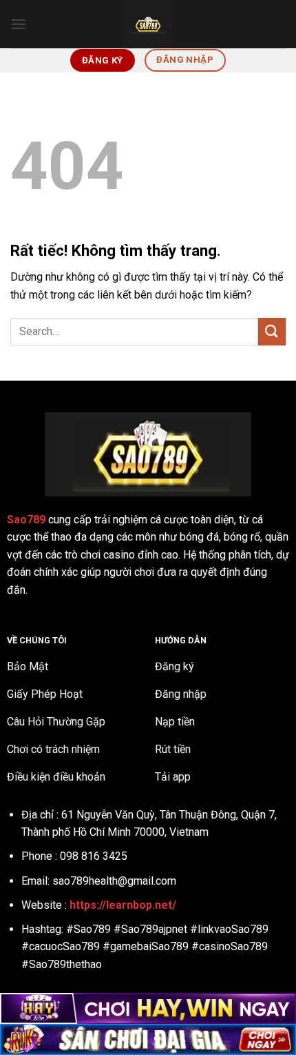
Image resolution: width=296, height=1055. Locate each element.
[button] (18, 24)
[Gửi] (272, 331)
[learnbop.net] (148, 24)
